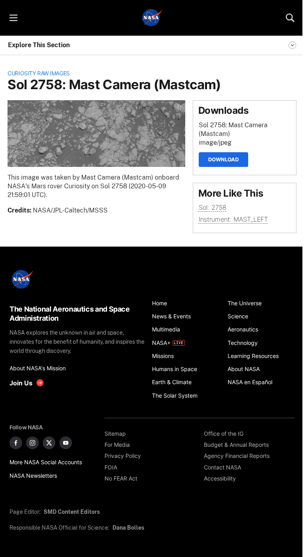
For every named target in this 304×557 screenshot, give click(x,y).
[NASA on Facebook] (16, 442)
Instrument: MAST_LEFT (233, 219)
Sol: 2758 (212, 207)
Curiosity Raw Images (39, 73)
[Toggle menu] (13, 17)
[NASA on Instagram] (32, 442)
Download (223, 159)
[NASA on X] (49, 442)
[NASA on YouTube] (65, 442)
